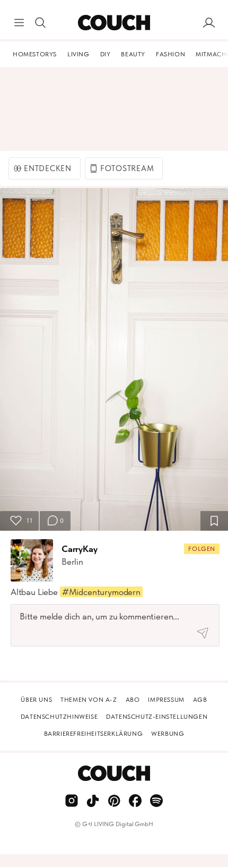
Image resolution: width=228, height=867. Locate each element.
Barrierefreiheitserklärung (93, 733)
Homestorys (35, 54)
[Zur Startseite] (114, 23)
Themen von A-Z (88, 699)
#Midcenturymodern (101, 591)
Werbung (167, 733)
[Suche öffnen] (40, 22)
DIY (105, 54)
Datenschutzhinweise (59, 716)
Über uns (36, 699)
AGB (200, 699)
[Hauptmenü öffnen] (19, 22)
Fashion (170, 54)
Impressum (166, 699)
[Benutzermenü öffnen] (209, 22)
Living (78, 54)
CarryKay (80, 548)
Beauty (133, 54)
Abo (133, 699)
